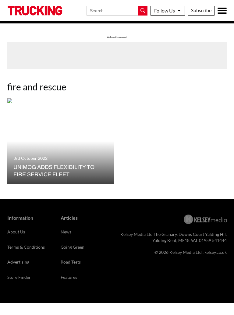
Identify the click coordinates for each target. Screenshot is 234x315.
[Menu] (222, 10)
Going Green (72, 247)
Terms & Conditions (26, 247)
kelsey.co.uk (215, 252)
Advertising (18, 261)
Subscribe (201, 10)
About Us (16, 231)
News (66, 231)
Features (69, 277)
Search (142, 11)
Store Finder (19, 277)
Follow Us (164, 10)
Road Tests (71, 261)
